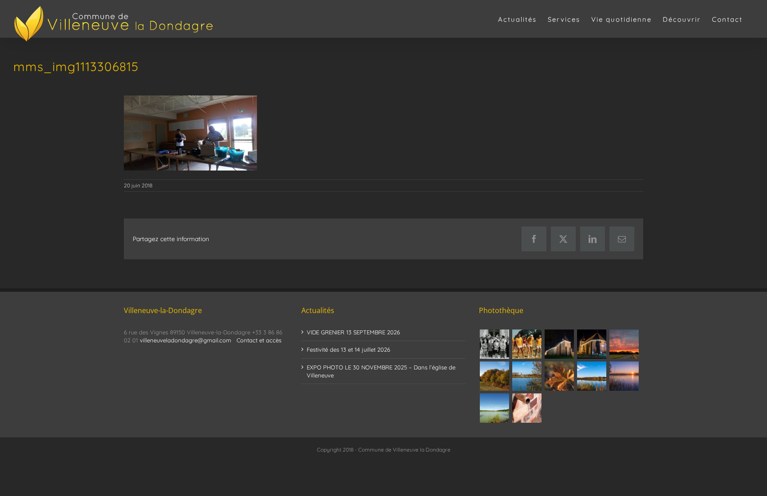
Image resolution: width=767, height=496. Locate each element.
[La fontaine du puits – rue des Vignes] (526, 408)
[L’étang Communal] (494, 408)
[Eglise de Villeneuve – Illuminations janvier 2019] (559, 344)
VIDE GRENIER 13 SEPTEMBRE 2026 (353, 332)
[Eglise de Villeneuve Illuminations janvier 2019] (591, 344)
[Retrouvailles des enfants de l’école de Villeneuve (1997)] (494, 344)
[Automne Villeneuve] (559, 376)
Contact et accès (259, 340)
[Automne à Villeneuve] (494, 376)
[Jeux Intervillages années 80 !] (526, 344)
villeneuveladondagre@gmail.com (185, 340)
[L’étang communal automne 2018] (591, 376)
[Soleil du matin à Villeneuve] (624, 344)
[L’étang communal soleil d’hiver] (624, 376)
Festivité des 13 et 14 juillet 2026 (348, 349)
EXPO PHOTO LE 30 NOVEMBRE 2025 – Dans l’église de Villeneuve (381, 371)
